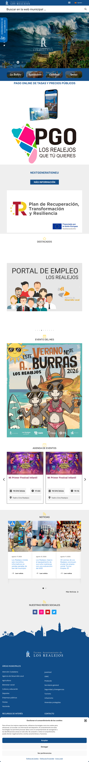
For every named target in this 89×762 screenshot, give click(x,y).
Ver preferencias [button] (44, 753)
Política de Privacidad (47, 758)
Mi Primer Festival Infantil (23, 477)
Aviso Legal (59, 758)
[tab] (4, 62)
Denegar (44, 747)
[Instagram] (41, 612)
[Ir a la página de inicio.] (18, 3)
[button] (85, 720)
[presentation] (4, 479)
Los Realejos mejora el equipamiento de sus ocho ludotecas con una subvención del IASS (44, 564)
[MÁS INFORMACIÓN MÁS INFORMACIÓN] (44, 211)
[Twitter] (54, 612)
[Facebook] (35, 612)
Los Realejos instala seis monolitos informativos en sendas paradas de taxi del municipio (20, 564)
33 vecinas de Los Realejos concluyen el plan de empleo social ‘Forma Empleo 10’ (68, 564)
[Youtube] (47, 612)
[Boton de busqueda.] (85, 9)
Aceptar (44, 740)
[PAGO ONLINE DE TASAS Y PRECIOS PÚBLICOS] (44, 104)
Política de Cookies (32, 758)
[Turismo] (73, 74)
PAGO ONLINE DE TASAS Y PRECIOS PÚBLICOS (44, 83)
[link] (44, 287)
